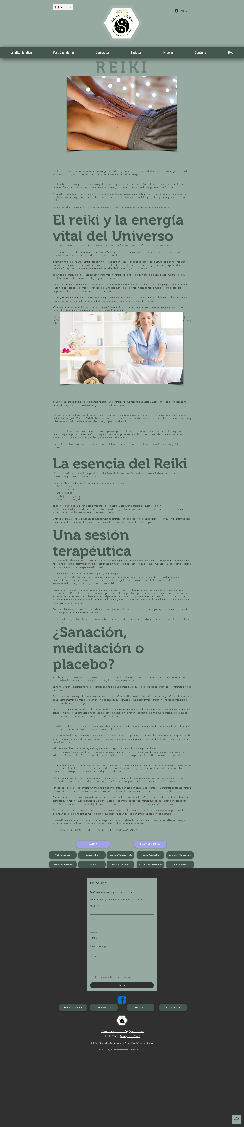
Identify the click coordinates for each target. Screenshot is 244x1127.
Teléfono (94, 932)
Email (93, 919)
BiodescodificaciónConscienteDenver (127, 1049)
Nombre (94, 906)
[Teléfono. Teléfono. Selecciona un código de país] (95, 938)
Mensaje (93, 956)
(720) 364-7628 (130, 1036)
